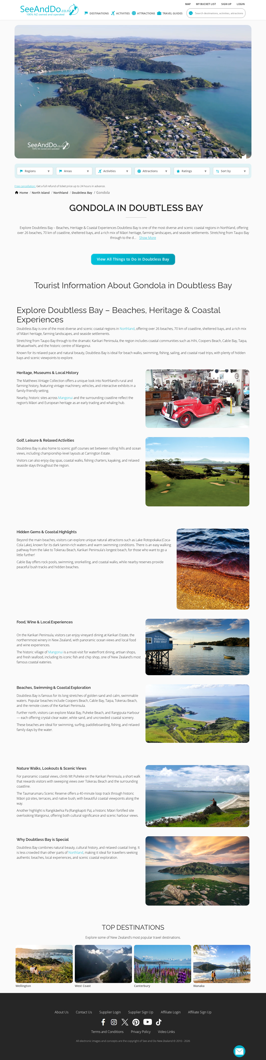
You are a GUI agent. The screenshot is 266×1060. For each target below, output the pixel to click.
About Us (61, 1012)
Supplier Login (110, 1012)
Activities (123, 13)
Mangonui (66, 397)
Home (24, 193)
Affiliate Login (171, 1012)
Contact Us (84, 1012)
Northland (60, 193)
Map (188, 4)
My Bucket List (206, 4)
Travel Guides (172, 13)
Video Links (166, 1031)
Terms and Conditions (107, 1031)
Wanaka (139, 986)
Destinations (99, 13)
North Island (41, 193)
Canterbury (83, 986)
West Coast (24, 986)
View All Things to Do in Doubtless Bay (133, 259)
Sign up (226, 4)
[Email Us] (239, 1051)
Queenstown (202, 986)
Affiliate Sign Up (200, 1012)
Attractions (146, 13)
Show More (147, 237)
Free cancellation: (25, 186)
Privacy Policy (140, 1031)
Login (241, 4)
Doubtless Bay (82, 193)
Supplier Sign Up (140, 1012)
